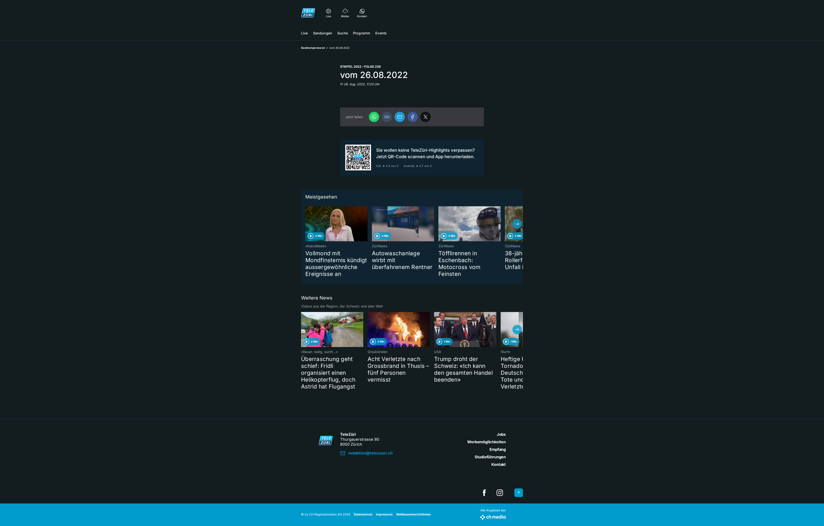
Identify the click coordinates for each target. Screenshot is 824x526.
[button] (387, 117)
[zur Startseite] (308, 13)
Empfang (497, 449)
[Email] (400, 117)
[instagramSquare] (499, 492)
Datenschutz (363, 514)
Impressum (384, 514)
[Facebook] (412, 117)
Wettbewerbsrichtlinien (413, 514)
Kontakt (498, 464)
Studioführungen (490, 457)
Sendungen (322, 33)
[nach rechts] (517, 224)
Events (381, 33)
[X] (425, 117)
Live (304, 33)
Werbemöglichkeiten (486, 442)
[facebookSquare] (484, 492)
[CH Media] (493, 516)
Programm (361, 33)
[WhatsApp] (374, 117)
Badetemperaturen (313, 47)
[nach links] (307, 224)
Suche (342, 33)
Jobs (501, 434)
